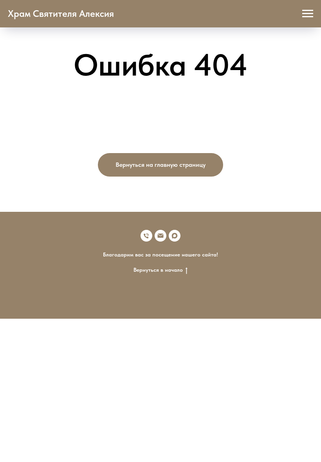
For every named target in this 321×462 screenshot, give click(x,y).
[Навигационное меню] (307, 14)
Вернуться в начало (158, 270)
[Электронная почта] (160, 236)
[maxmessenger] (174, 236)
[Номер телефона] (146, 236)
